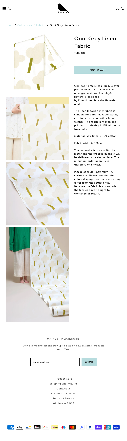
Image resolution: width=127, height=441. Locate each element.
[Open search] (9, 8)
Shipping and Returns (64, 383)
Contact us (64, 388)
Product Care (63, 378)
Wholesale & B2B (64, 403)
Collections (24, 25)
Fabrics (41, 25)
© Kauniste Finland (63, 393)
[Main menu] (4, 8)
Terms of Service (63, 398)
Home (9, 25)
